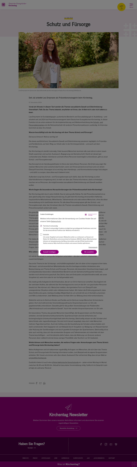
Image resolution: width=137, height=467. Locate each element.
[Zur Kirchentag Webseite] (91, 214)
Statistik (46, 234)
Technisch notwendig (50, 226)
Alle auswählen (89, 252)
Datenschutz (56, 221)
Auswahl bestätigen (49, 252)
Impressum (93, 247)
